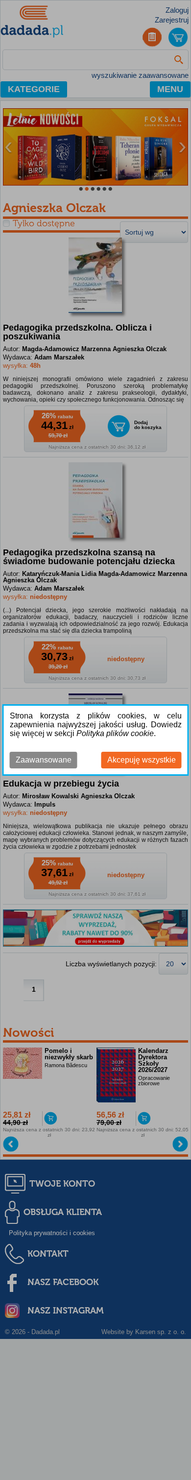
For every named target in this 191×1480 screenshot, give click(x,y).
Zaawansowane (44, 760)
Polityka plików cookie (115, 733)
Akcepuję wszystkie (141, 760)
